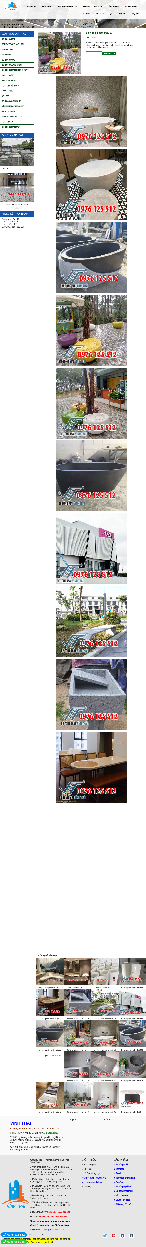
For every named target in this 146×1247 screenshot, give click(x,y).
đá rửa (30, 1242)
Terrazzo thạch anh (13, 44)
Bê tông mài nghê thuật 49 (105, 1081)
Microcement (9, 111)
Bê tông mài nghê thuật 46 (78, 1112)
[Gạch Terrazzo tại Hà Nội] (17, 188)
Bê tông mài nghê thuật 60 (132, 988)
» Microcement (121, 1195)
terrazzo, (27, 1239)
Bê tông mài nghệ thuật (15, 70)
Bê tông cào (9, 60)
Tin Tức (87, 1169)
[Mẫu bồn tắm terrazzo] (77, 971)
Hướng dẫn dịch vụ (93, 1182)
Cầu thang (7, 91)
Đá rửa (5, 96)
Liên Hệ (87, 1186)
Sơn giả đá (7, 122)
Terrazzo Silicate (12, 117)
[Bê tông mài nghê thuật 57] (105, 1002)
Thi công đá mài (123, 1204)
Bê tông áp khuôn (12, 65)
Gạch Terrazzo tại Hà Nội (16, 205)
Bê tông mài (8, 39)
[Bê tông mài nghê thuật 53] (105, 1033)
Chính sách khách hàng (94, 1178)
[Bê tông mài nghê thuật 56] (132, 1002)
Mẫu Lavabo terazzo (105, 988)
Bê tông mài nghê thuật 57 (105, 1019)
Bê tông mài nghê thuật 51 (50, 1056)
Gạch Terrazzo (10, 80)
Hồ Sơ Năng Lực (92, 1173)
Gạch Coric (8, 75)
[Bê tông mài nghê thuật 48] (132, 1065)
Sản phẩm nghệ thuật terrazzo (50, 988)
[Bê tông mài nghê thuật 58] (77, 1002)
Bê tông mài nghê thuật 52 (132, 1050)
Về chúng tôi (89, 1164)
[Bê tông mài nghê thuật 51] (50, 1052)
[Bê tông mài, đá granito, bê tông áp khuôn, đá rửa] (105, 1236)
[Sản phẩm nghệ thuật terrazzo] (50, 971)
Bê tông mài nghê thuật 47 (50, 1112)
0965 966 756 (16, 1241)
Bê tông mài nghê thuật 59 (50, 1019)
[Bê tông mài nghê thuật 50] (77, 1065)
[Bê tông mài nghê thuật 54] (77, 1033)
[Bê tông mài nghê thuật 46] (77, 1096)
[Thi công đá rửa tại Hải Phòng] (17, 153)
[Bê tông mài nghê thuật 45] (105, 1096)
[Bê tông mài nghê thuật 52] (132, 1033)
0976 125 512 (16, 1234)
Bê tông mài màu (11, 127)
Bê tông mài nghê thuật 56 (132, 1019)
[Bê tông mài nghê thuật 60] (132, 971)
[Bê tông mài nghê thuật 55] (50, 1033)
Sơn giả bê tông (11, 86)
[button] (17, 139)
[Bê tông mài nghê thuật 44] (132, 1096)
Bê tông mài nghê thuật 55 (50, 1050)
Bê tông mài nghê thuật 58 (78, 1019)
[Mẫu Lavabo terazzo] (105, 971)
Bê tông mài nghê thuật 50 (78, 1081)
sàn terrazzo (39, 1239)
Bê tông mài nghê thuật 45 (105, 1112)
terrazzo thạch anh (44, 1242)
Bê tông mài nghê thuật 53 (105, 1050)
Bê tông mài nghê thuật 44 (132, 1112)
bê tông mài (52, 1239)
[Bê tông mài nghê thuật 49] (105, 1065)
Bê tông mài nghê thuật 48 (132, 1081)
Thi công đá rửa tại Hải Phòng (17, 169)
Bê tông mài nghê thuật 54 (78, 1050)
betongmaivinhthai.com (53, 1229)
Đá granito (16, 1239)
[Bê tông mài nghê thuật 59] (50, 1002)
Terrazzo (7, 49)
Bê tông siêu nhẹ (11, 101)
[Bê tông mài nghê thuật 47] (50, 1096)
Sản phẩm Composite (13, 106)
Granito (6, 54)
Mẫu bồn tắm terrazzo (77, 988)
